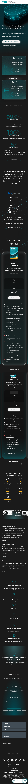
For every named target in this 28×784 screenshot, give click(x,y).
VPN (12, 331)
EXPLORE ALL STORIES (14, 227)
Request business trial (11, 42)
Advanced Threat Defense (12, 428)
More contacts (5, 745)
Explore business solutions (9, 45)
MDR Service (10, 448)
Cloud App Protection (12, 442)
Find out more (14, 664)
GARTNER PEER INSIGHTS (7, 484)
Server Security (9, 422)
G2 (20, 493)
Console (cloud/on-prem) (12, 416)
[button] (8, 281)
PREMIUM (14, 266)
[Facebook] (4, 761)
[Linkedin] (16, 761)
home (19, 710)
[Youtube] (12, 761)
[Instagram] (20, 761)
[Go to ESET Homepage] (8, 2)
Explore (4, 540)
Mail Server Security (12, 440)
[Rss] (24, 761)
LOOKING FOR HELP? (14, 707)
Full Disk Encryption (11, 426)
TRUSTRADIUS (20, 483)
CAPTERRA (6, 493)
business (24, 710)
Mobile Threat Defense (12, 424)
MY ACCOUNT (14, 686)
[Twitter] (7, 761)
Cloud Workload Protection (12, 431)
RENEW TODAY (14, 697)
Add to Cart (14, 297)
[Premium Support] (5, 453)
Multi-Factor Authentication (14, 451)
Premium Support (11, 453)
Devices (14, 282)
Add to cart (14, 409)
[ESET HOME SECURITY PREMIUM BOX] (14, 253)
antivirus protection (16, 304)
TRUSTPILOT (7, 501)
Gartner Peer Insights (17, 223)
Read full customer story (14, 188)
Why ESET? (14, 159)
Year (14, 288)
